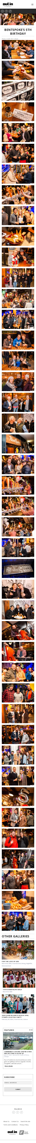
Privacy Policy (24, 1125)
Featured (9, 1030)
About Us (6, 1121)
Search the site (25, 1121)
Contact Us (15, 1121)
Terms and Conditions (10, 1125)
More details (9, 1066)
